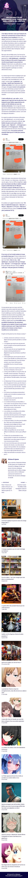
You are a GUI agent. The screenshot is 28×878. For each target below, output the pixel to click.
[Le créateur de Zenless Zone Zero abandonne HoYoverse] (14, 735)
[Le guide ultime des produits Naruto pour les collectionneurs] (14, 594)
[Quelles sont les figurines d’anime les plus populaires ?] (14, 622)
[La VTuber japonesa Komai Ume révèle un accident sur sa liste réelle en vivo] (14, 764)
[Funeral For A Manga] (7, 5)
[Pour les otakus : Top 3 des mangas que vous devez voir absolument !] (14, 565)
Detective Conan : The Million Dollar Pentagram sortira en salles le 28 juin (21, 486)
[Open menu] (25, 6)
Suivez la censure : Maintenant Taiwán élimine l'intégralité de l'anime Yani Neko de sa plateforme (13, 836)
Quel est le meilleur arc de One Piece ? (11, 662)
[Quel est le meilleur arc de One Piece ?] (14, 650)
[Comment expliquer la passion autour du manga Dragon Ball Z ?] (14, 509)
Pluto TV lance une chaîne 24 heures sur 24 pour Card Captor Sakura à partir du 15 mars (7, 487)
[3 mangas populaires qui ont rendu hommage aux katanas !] (14, 537)
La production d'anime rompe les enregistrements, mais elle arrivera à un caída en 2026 (14, 690)
